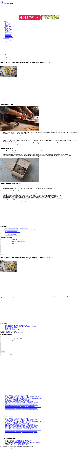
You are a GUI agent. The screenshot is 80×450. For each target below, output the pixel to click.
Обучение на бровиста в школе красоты (12, 232)
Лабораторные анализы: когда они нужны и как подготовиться (16, 395)
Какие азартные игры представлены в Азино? (19, 444)
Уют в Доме (5, 54)
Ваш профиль (5, 12)
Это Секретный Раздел (9, 59)
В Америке (5, 21)
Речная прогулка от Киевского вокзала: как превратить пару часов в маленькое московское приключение (24, 398)
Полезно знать (7, 24)
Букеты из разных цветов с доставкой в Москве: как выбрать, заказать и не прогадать (21, 404)
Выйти (4, 8)
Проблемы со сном (8, 32)
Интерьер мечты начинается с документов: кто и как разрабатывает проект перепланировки (22, 396)
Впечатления (7, 23)
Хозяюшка (7, 58)
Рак (5, 33)
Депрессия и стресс (8, 29)
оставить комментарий (9, 235)
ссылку (16, 235)
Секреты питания (8, 34)
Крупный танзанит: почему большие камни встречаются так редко (17, 399)
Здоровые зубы (7, 28)
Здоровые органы (8, 30)
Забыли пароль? (6, 10)
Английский (7, 22)
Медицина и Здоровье (9, 37)
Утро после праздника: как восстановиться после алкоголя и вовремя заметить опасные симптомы (23, 407)
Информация (13, 234)
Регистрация (5, 9)
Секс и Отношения (8, 52)
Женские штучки (8, 26)
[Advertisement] (16, 88)
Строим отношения (8, 50)
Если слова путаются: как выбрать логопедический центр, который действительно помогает (22, 402)
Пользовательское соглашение (8, 13)
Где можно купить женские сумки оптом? (23, 440)
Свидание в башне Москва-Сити (11, 231)
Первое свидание (8, 49)
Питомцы (6, 55)
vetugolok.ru (42, 449)
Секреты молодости (8, 40)
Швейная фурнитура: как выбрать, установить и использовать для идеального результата (21, 405)
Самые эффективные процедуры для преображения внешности (16, 228)
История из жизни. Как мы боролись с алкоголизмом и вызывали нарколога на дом (20, 229)
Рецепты (6, 56)
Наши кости (7, 31)
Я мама (6, 53)
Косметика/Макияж (8, 39)
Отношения (5, 44)
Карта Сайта (5, 6)
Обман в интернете (8, 46)
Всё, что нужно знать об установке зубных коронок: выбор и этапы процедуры (26, 442)
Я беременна (7, 47)
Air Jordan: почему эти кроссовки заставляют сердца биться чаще (17, 400)
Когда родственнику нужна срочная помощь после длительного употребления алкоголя (21, 403)
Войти (4, 7)
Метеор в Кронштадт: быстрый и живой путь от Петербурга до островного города (20, 406)
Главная (4, 5)
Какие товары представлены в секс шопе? (22, 441)
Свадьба (6, 25)
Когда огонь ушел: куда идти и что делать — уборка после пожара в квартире (19, 397)
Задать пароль (5, 11)
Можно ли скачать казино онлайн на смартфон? (20, 443)
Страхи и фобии (8, 35)
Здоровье (4, 27)
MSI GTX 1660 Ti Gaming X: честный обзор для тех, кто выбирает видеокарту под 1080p (21, 409)
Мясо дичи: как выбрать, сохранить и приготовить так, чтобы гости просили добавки (21, 408)
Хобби (6, 57)
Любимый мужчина (8, 51)
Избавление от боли (8, 36)
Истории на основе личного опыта (11, 230)
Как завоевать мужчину (9, 45)
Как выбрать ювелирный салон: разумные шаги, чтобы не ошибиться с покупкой (20, 401)
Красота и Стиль (6, 38)
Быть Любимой (8, 48)
